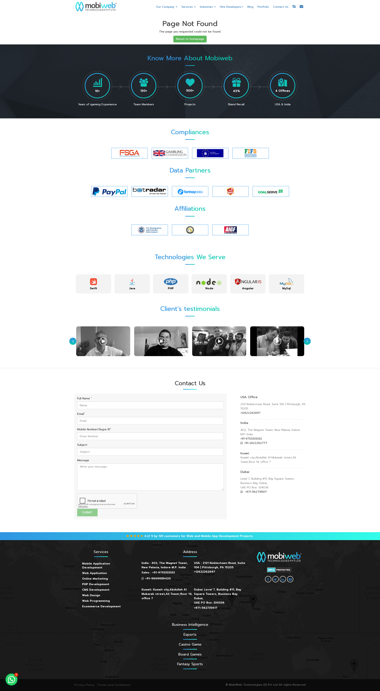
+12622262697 (250, 413)
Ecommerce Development (101, 606)
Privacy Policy (84, 685)
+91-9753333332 (251, 439)
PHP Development (95, 584)
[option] (93, 284)
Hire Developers (230, 7)
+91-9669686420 (158, 578)
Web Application (94, 573)
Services (187, 7)
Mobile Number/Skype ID (94, 429)
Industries (207, 7)
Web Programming (96, 601)
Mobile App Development (220, 536)
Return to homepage (190, 39)
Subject (82, 445)
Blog (250, 7)
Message (83, 460)
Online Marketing (95, 579)
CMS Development (95, 590)
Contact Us (280, 7)
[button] (11, 679)
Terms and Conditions (113, 685)
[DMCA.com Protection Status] (279, 569)
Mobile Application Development (96, 566)
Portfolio (263, 7)
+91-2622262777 (255, 443)
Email (81, 414)
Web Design (91, 595)
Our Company (165, 7)
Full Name (84, 399)
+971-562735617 (255, 492)
